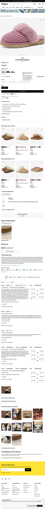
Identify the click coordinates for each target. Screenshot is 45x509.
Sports (22, 7)
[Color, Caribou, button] (18, 147)
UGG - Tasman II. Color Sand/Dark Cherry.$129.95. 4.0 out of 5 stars (37, 174)
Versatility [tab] (27, 269)
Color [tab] (32, 269)
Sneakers (17, 7)
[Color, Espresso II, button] (25, 147)
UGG (11, 16)
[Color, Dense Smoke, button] (33, 180)
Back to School (27, 7)
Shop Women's (34, 11)
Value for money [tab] (12, 269)
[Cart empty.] (42, 4)
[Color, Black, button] (4, 147)
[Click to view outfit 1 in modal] (6, 232)
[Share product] (40, 20)
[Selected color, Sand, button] (17, 147)
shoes (4, 16)
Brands (13, 7)
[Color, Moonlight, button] (7, 147)
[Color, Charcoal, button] (33, 147)
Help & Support (40, 7)
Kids (10, 7)
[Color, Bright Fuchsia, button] (20, 147)
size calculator (29, 77)
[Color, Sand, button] (38, 147)
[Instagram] (2, 479)
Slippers (7, 16)
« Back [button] (1, 16)
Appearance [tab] (19, 269)
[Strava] (9, 479)
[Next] (44, 136)
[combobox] (21, 4)
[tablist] (22, 271)
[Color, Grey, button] (6, 147)
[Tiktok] (6, 479)
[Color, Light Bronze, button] (40, 180)
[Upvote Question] (3, 198)
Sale (32, 7)
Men (7, 7)
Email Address (5, 469)
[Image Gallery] (6, 390)
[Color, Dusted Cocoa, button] (38, 180)
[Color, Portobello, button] (34, 147)
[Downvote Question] (3, 204)
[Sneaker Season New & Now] (22, 11)
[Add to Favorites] (13, 129)
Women (3, 7)
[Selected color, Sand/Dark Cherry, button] (31, 180)
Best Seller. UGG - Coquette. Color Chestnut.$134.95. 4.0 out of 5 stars (8, 141)
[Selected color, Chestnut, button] (2, 147)
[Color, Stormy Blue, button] (22, 147)
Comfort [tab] (4, 269)
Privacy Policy (38, 501)
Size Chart (3, 117)
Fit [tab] (6, 271)
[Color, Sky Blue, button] (9, 147)
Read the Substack (28, 1)
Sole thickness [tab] (39, 269)
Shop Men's (41, 11)
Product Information (5, 101)
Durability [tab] (3, 271)
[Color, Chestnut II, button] (24, 147)
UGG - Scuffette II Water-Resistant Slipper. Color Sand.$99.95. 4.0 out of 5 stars (22, 141)
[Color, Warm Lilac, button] (36, 147)
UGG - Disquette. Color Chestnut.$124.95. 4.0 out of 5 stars (37, 141)
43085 (7, 97)
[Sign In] (39, 4)
